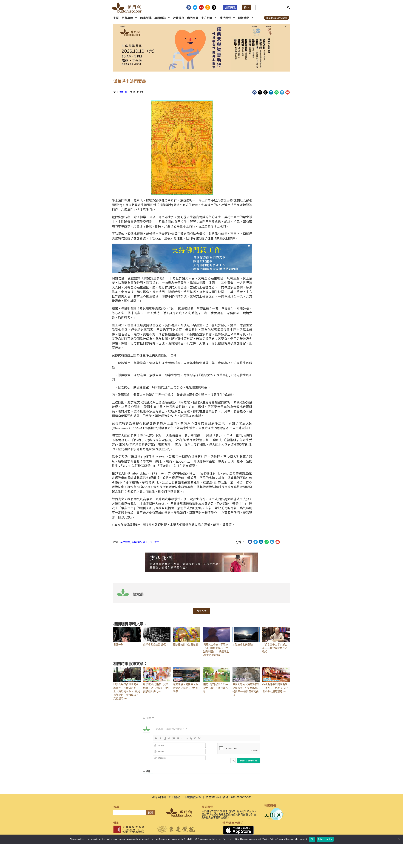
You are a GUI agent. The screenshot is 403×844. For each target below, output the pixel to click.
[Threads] (214, 7)
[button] (254, 92)
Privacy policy (325, 839)
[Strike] (169, 738)
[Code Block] (187, 738)
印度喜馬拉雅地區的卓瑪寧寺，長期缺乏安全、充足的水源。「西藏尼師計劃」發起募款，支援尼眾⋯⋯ (126, 691)
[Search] (288, 7)
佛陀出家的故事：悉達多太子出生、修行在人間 (215, 687)
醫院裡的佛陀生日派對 (185, 644)
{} (195, 738)
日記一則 (118, 644)
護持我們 (225, 18)
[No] (399, 839)
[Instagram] (207, 7)
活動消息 (178, 18)
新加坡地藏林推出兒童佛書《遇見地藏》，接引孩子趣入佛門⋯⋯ (156, 687)
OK (312, 839)
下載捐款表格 (192, 797)
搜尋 (150, 812)
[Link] (191, 738)
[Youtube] (201, 7)
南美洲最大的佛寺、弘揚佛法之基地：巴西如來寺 (185, 687)
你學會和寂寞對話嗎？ (155, 644)
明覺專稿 (127, 18)
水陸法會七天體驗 (243, 644)
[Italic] (160, 738)
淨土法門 (154, 542)
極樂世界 (137, 542)
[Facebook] (188, 7)
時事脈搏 (146, 18)
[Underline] (165, 738)
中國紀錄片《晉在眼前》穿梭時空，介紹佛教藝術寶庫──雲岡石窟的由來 (246, 689)
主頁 (116, 18)
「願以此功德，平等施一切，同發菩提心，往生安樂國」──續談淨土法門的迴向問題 (216, 650)
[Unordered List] (178, 738)
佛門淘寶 (192, 18)
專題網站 (160, 18)
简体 (246, 7)
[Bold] (156, 738)
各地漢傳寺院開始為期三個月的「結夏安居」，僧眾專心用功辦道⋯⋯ (275, 687)
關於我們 (244, 18)
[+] (200, 738)
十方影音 (207, 18)
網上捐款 (174, 797)
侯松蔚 (123, 92)
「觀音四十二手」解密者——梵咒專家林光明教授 (274, 648)
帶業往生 (125, 542)
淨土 (145, 542)
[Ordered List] (173, 738)
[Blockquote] (182, 738)
